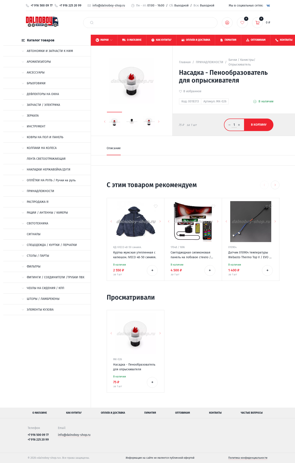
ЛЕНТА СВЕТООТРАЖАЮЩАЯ (46, 159)
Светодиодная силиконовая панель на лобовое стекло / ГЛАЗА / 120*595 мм (191, 255)
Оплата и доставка (113, 412)
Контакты (215, 412)
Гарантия (150, 412)
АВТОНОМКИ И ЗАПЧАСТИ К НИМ (50, 51)
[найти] (92, 23)
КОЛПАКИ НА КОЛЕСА (42, 148)
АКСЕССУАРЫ (35, 72)
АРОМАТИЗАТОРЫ (39, 62)
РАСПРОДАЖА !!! (37, 202)
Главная (185, 62)
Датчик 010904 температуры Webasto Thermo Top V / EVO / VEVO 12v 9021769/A (249, 255)
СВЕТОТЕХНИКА (37, 223)
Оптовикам (182, 412)
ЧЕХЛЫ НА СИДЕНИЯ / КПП (45, 288)
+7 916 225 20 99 (70, 5)
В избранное (192, 91)
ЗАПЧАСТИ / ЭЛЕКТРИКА (43, 105)
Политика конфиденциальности (247, 457)
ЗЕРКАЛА (33, 115)
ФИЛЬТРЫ (33, 266)
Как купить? (74, 412)
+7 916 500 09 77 (41, 5)
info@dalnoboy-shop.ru (108, 5)
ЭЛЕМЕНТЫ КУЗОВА (40, 309)
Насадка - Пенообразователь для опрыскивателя (134, 367)
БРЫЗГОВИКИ (36, 83)
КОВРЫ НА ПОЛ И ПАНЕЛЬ (45, 137)
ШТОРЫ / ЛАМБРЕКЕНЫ (43, 299)
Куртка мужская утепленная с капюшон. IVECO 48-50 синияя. (134, 255)
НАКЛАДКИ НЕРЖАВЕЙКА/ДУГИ (48, 169)
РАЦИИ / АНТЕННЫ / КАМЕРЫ (47, 212)
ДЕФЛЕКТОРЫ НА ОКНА (43, 94)
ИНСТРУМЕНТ (36, 126)
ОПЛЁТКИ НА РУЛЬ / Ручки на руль (51, 180)
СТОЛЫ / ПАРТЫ (38, 256)
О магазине (39, 412)
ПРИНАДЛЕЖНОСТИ (40, 191)
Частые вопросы (252, 412)
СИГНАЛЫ (33, 234)
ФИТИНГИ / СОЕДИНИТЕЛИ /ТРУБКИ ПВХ (55, 277)
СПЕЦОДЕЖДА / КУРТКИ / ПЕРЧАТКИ (52, 245)
